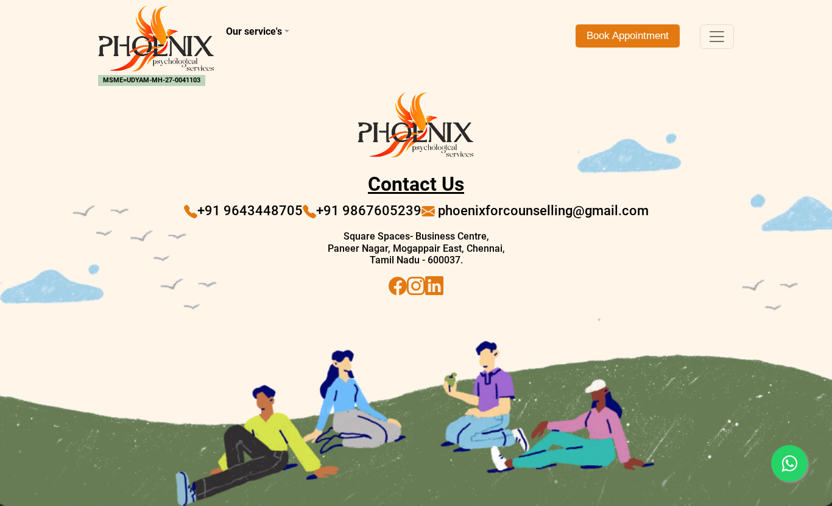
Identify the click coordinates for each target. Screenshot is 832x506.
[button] (331, 31)
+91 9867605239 (368, 210)
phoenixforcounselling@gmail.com (542, 210)
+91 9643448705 (250, 210)
